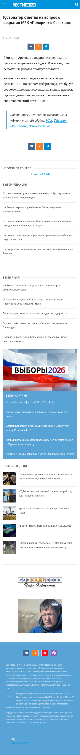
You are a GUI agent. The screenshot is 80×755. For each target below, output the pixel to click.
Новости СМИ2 (40, 174)
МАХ (49, 120)
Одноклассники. (39, 126)
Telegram (60, 120)
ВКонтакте (18, 126)
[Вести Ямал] (27, 5)
